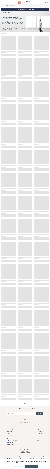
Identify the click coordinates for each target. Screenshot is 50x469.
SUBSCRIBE (39, 413)
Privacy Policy (25, 462)
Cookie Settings (17, 462)
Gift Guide (39, 435)
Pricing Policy (10, 442)
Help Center (9, 427)
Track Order (9, 431)
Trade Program (40, 431)
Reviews (38, 440)
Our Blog (38, 429)
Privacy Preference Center (12, 436)
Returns (9, 433)
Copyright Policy (10, 444)
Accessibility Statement (12, 435)
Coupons (38, 438)
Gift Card (38, 436)
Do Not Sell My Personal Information (15, 438)
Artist (5, 12)
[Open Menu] (2, 2)
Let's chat (9, 446)
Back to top (24, 403)
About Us (38, 427)
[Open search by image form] (2, 5)
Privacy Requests (13, 440)
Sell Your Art (39, 433)
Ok (31, 466)
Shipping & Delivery (11, 429)
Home (2, 12)
